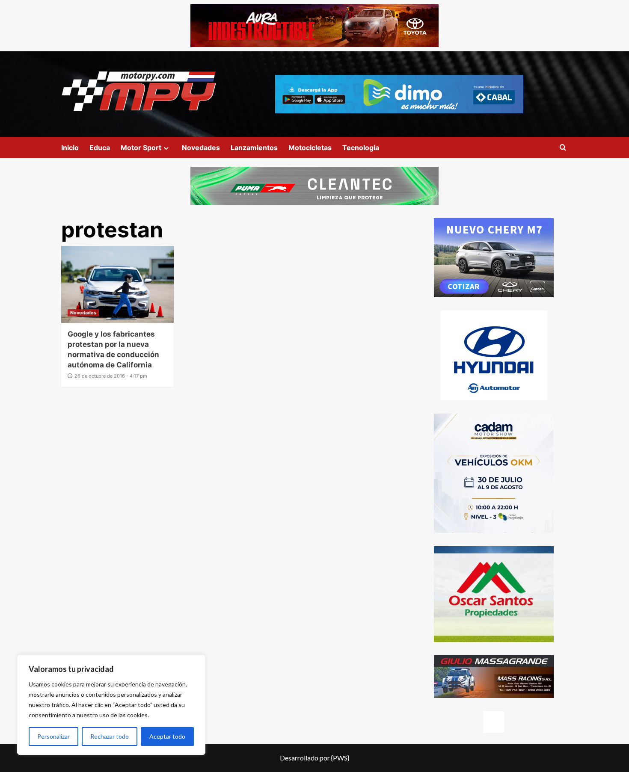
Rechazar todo (109, 736)
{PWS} (340, 758)
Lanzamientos (254, 147)
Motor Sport (141, 147)
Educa (99, 147)
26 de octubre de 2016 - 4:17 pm (110, 376)
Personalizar (53, 736)
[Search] (563, 147)
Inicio (70, 147)
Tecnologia (360, 147)
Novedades (201, 147)
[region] (111, 705)
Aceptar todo (167, 736)
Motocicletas (310, 147)
